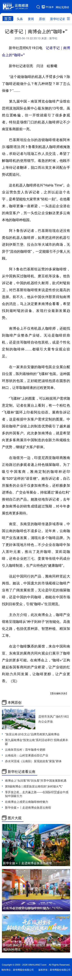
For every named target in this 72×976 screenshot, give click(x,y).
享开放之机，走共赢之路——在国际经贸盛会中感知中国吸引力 (36, 794)
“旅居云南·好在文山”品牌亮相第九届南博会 (32, 734)
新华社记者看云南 (21, 771)
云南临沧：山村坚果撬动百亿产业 (26, 755)
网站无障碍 (62, 7)
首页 (8, 18)
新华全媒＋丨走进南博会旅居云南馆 (28, 807)
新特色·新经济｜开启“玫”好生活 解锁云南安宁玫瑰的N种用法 (35, 947)
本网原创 (15, 702)
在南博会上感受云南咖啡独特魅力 (26, 802)
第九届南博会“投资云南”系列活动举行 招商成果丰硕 (36, 742)
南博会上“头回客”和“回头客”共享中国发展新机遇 (37, 780)
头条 (20, 19)
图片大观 (15, 817)
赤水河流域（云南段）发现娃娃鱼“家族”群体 (33, 761)
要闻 (31, 19)
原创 (42, 19)
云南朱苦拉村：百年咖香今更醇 (25, 749)
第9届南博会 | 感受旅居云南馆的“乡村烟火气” (34, 786)
